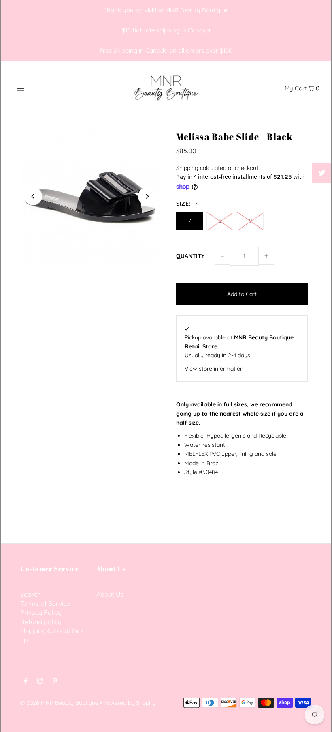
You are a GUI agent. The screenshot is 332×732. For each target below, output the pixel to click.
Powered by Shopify (129, 702)
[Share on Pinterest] (322, 193)
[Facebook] (26, 681)
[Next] (147, 196)
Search (30, 594)
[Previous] (33, 196)
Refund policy (41, 622)
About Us (109, 594)
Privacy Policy (41, 612)
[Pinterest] (55, 681)
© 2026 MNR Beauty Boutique (59, 702)
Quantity (190, 256)
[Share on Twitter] (322, 173)
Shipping (187, 168)
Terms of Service (45, 603)
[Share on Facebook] (322, 153)
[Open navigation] (37, 87)
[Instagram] (40, 681)
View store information (214, 368)
